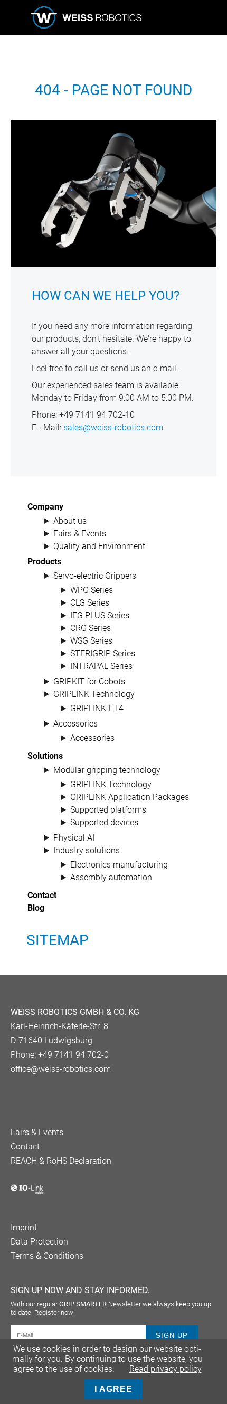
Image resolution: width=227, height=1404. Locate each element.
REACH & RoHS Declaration (61, 1161)
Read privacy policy (165, 1369)
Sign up (172, 1336)
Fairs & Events (37, 1132)
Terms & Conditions (47, 1256)
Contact (25, 1147)
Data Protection (39, 1242)
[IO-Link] (27, 1192)
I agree (113, 1388)
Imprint (24, 1227)
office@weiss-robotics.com (61, 1069)
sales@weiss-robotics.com (113, 427)
